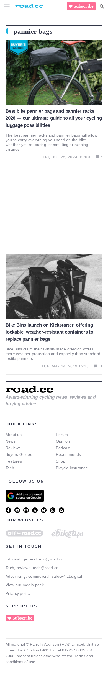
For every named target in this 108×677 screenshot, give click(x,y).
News (11, 441)
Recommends (68, 454)
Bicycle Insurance (72, 468)
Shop (60, 461)
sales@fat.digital (67, 576)
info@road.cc (51, 559)
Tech (10, 468)
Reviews (13, 448)
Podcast (63, 448)
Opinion (63, 441)
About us (14, 434)
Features (14, 461)
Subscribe (84, 6)
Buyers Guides (19, 454)
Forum (62, 434)
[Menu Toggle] (7, 6)
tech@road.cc (45, 567)
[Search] (102, 6)
